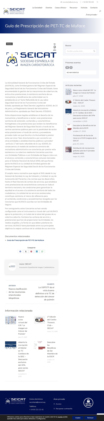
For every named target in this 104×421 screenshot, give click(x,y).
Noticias (9, 44)
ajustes (60, 417)
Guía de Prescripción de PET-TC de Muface (25, 240)
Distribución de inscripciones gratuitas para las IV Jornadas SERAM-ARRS (84, 150)
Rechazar (90, 418)
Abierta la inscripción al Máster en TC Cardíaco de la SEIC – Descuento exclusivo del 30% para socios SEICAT (23, 356)
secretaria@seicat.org (70, 2)
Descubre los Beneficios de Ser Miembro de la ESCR (52, 349)
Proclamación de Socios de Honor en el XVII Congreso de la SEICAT (84, 138)
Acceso (58, 404)
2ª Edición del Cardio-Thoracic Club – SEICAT (52, 322)
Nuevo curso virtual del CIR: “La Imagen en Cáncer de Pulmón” (22, 325)
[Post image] (10, 320)
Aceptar (77, 418)
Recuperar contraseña (64, 409)
